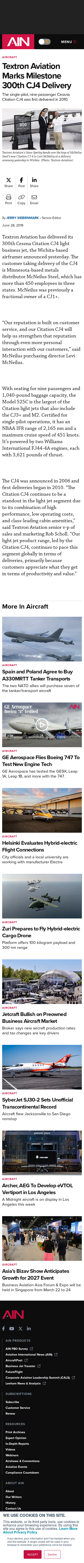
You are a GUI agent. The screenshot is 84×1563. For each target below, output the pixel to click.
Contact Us (13, 1508)
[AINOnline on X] (20, 1329)
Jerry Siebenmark (22, 217)
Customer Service (18, 1408)
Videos (10, 1449)
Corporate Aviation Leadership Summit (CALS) (38, 1378)
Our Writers (14, 1497)
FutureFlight (14, 1372)
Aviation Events (16, 1467)
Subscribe (12, 1402)
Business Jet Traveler (20, 1366)
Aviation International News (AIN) (29, 1354)
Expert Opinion (16, 1438)
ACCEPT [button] (32, 1554)
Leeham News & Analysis (23, 1383)
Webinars (12, 1455)
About (10, 1491)
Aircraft (9, 57)
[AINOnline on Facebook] (3, 1329)
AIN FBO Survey (17, 1349)
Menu (66, 41)
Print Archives (15, 1432)
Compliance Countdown (22, 1472)
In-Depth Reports (17, 1444)
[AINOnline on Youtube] (11, 1329)
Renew (10, 1413)
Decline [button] (52, 1554)
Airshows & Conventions (23, 1461)
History (11, 1503)
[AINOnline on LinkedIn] (29, 1329)
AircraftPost (14, 1360)
